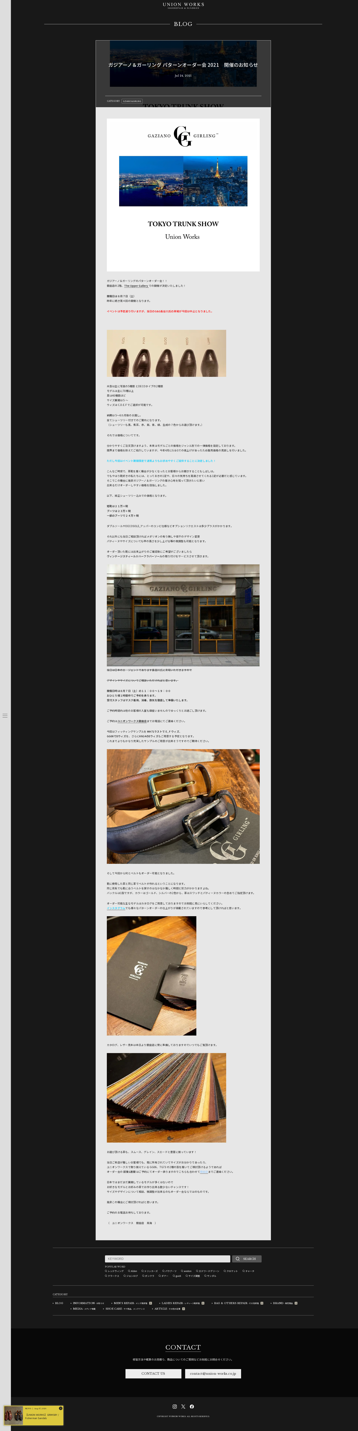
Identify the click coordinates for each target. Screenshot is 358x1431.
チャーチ (250, 1271)
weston (188, 1271)
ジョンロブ (132, 1275)
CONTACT (183, 1347)
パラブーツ (171, 1271)
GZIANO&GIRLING (132, 101)
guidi (178, 1275)
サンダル (211, 1275)
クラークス (113, 1275)
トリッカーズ (151, 1271)
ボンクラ (149, 1275)
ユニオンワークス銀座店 (132, 721)
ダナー (164, 1275)
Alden (134, 1271)
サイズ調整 (194, 1275)
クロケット (232, 1271)
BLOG (183, 24)
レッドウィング (116, 1271)
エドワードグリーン (209, 1271)
